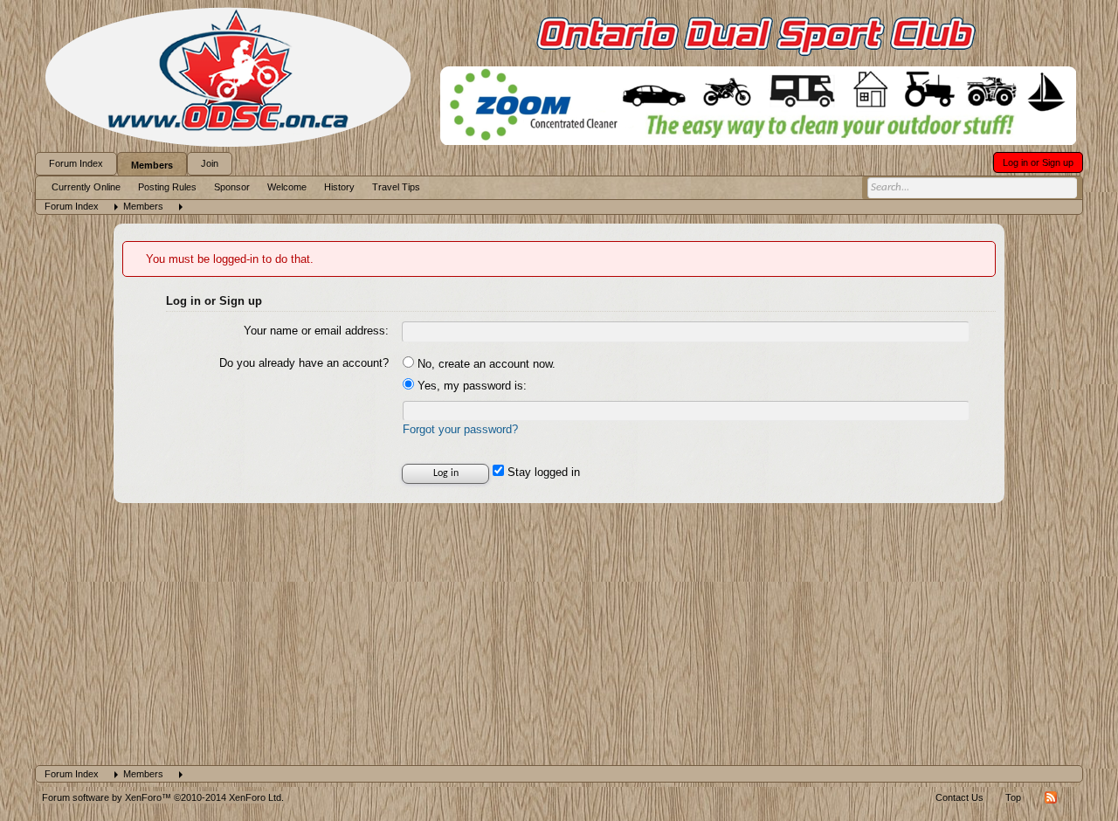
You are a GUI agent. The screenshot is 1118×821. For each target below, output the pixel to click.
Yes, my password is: (470, 385)
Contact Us (959, 797)
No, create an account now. (485, 363)
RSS (1051, 797)
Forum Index (76, 163)
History (339, 187)
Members (152, 165)
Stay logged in (542, 472)
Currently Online (86, 187)
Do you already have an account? (304, 362)
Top (1013, 797)
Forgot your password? (460, 429)
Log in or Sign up (1038, 162)
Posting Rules (167, 187)
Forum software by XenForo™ (163, 797)
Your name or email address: (316, 330)
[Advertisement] (559, 634)
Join (209, 163)
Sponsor (232, 187)
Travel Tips (396, 187)
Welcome (287, 187)
